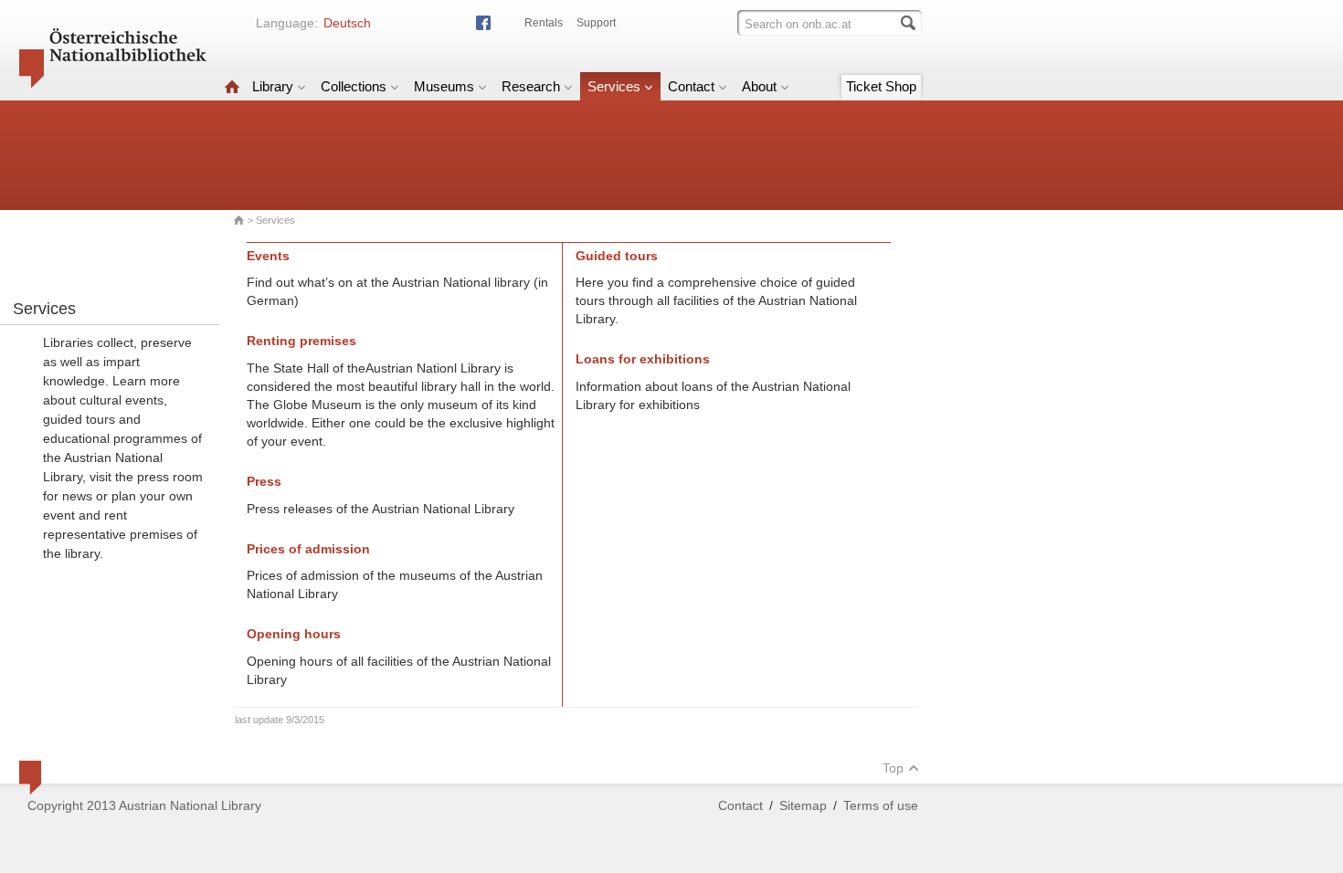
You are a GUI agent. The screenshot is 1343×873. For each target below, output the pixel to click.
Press (264, 481)
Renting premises (301, 340)
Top (893, 768)
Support (596, 22)
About (759, 86)
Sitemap (803, 805)
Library (272, 86)
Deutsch (347, 23)
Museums (444, 86)
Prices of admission (308, 549)
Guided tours (617, 255)
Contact (691, 86)
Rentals (543, 22)
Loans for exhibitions (643, 359)
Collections (353, 86)
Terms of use (880, 805)
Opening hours (294, 633)
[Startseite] (232, 86)
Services (613, 86)
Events (268, 255)
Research (531, 86)
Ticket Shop (881, 86)
